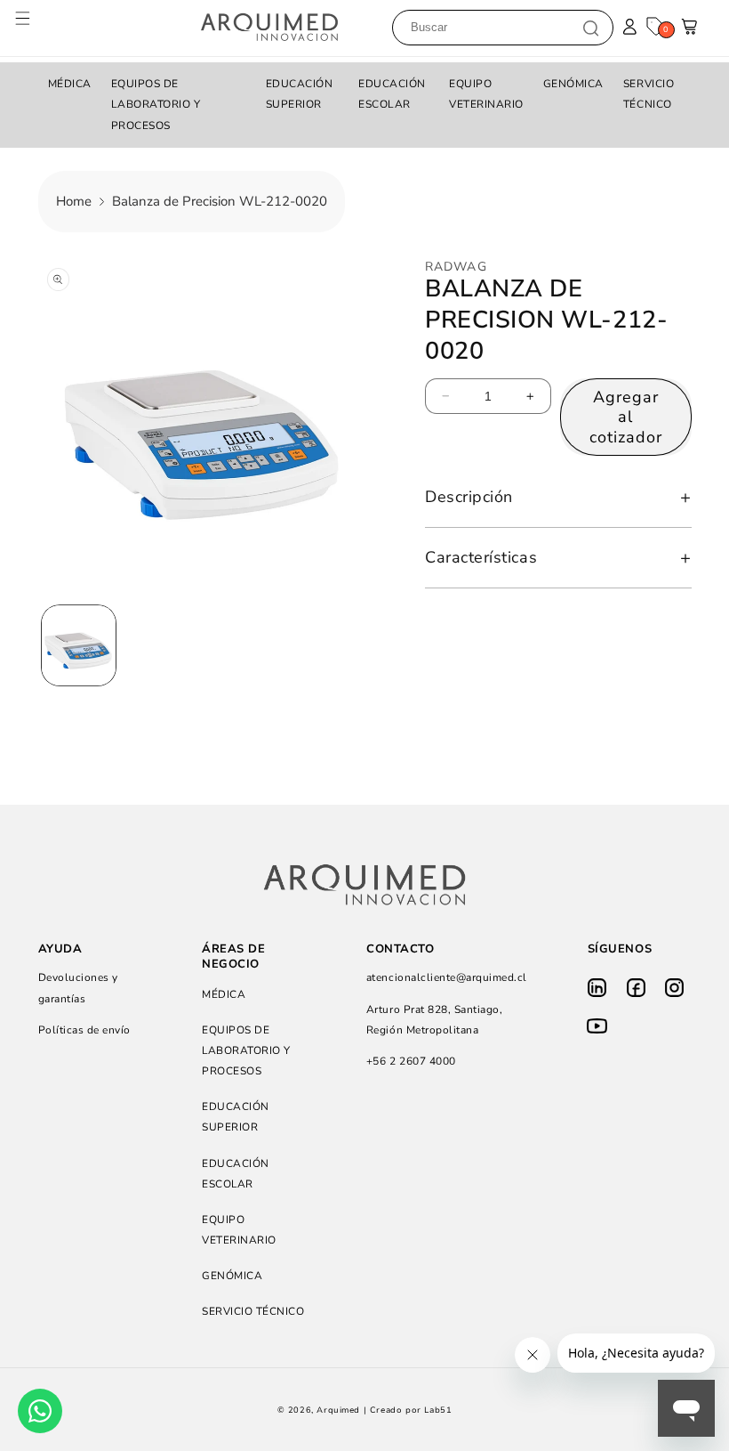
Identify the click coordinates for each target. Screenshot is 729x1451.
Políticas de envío (84, 1030)
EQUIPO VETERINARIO (486, 94)
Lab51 (438, 1410)
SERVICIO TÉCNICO (648, 94)
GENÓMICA (573, 84)
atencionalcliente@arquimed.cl (446, 977)
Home (74, 201)
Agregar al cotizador (625, 416)
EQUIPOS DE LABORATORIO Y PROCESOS (156, 105)
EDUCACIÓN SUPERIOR (299, 94)
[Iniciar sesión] (629, 27)
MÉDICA (70, 84)
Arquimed (338, 1410)
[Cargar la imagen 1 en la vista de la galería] (79, 645)
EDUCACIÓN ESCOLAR (392, 94)
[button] (31, 27)
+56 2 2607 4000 (411, 1061)
